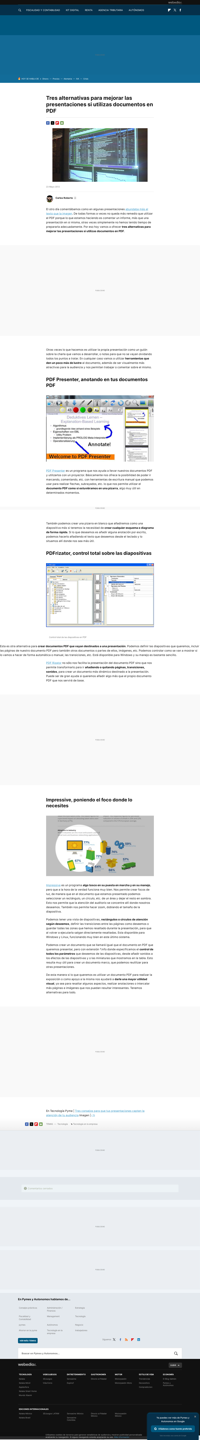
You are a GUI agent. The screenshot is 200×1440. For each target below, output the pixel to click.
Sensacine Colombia (71, 1418)
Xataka (22, 1379)
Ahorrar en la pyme (28, 1330)
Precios (56, 79)
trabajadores (81, 1330)
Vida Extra (47, 1383)
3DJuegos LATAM (51, 1413)
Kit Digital (72, 10)
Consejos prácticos (28, 1308)
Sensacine (71, 1379)
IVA (77, 79)
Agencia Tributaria (110, 10)
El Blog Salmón (169, 1379)
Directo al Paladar (99, 1379)
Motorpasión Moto (123, 1383)
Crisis (85, 79)
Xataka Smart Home (28, 1391)
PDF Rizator (53, 663)
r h (93, 1115)
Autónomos (136, 10)
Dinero (45, 79)
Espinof (70, 1383)
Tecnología (62, 1124)
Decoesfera (144, 1383)
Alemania (68, 79)
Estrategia (80, 1308)
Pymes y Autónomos (168, 1384)
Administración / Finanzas (54, 1309)
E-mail (62, 123)
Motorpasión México (121, 1414)
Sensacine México (75, 1413)
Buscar (176, 1353)
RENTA (89, 10)
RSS (126, 1339)
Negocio (79, 1325)
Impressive (53, 885)
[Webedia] (175, 2)
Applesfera (24, 1387)
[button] (66, 198)
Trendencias (144, 1379)
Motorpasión (121, 1379)
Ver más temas (28, 1340)
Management (53, 1316)
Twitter (175, 10)
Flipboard (169, 10)
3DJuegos (47, 1379)
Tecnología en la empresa (85, 1124)
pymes (22, 1325)
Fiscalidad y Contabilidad (43, 10)
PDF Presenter (55, 470)
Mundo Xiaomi (25, 1395)
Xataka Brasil (24, 1417)
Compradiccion (145, 1387)
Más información (121, 1437)
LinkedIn (138, 1339)
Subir (173, 1365)
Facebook (180, 10)
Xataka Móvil (24, 1383)
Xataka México (25, 1413)
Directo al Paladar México (99, 1414)
